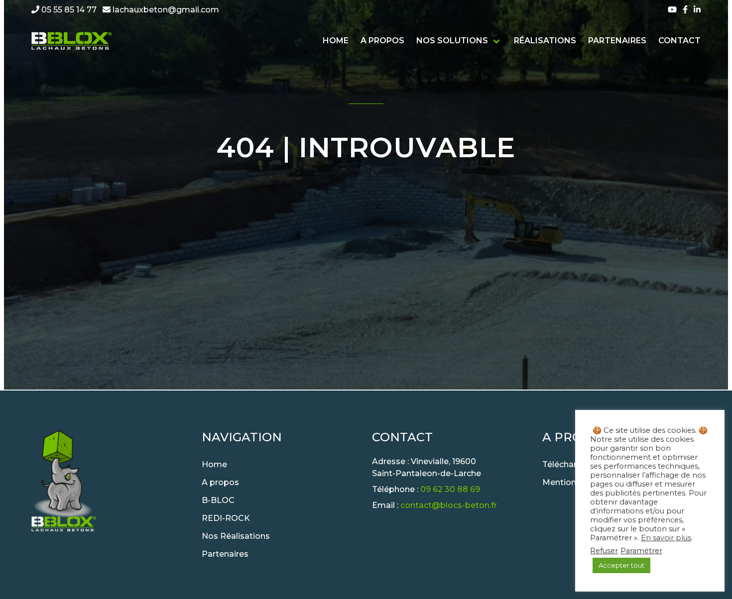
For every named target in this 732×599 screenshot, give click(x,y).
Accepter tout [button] (621, 565)
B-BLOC (218, 500)
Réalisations (545, 40)
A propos (382, 40)
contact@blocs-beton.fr (448, 505)
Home (336, 40)
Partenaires (617, 40)
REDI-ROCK (226, 518)
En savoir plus (666, 537)
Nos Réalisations (236, 536)
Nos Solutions (452, 40)
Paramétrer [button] (641, 550)
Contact (679, 40)
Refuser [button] (604, 550)
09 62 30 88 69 (450, 489)
